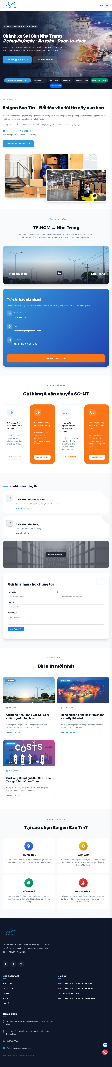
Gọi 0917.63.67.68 (99, 80)
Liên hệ (6, 1003)
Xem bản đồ (23, 508)
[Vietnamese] (101, 5)
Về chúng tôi (8, 988)
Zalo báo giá (56, 85)
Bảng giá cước (39, 80)
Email (59, 592)
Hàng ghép (67, 80)
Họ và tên (12, 592)
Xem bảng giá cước (17, 59)
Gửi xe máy (54, 80)
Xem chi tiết (13, 732)
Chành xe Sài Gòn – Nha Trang (18, 80)
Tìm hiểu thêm (15, 457)
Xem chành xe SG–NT (18, 143)
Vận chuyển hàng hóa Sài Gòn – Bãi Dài (75, 983)
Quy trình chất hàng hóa (68, 993)
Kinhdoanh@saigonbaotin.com (27, 331)
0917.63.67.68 (20, 317)
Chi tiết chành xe (45, 59)
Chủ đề (11, 602)
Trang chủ (7, 983)
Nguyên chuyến (82, 80)
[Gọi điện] (105, 1052)
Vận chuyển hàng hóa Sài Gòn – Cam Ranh (76, 988)
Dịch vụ (6, 993)
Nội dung (11, 613)
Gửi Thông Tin (16, 629)
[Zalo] (105, 1045)
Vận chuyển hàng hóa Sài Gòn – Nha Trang (76, 998)
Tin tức (6, 998)
